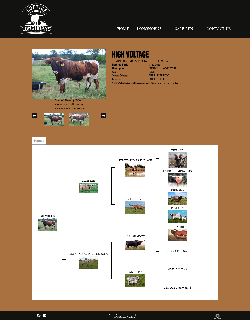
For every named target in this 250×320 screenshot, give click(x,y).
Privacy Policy (115, 315)
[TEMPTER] (88, 187)
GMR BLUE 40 (177, 269)
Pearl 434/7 (177, 208)
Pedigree (39, 140)
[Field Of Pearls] (135, 207)
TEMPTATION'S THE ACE (135, 160)
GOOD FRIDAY (177, 251)
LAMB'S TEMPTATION (177, 171)
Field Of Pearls (135, 199)
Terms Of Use (129, 315)
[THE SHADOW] (135, 243)
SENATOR (177, 227)
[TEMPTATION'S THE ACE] (135, 169)
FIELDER (177, 189)
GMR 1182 (135, 272)
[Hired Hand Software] (217, 317)
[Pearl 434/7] (177, 216)
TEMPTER (118, 61)
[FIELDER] (177, 198)
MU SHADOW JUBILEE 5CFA (148, 61)
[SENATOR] (177, 234)
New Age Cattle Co (162, 82)
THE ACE (177, 150)
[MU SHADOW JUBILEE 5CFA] (88, 261)
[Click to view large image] (69, 73)
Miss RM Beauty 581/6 (177, 287)
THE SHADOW (135, 236)
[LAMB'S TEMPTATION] (177, 179)
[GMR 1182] (135, 280)
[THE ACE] (177, 160)
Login (139, 315)
